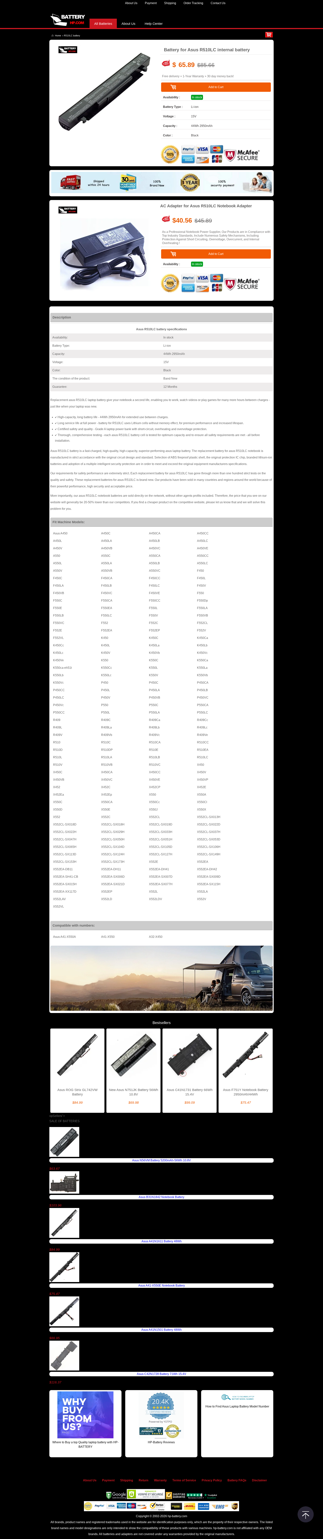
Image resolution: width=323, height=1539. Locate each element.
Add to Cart (215, 87)
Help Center (154, 24)
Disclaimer (259, 1480)
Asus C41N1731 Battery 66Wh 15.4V (190, 1092)
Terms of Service (184, 1480)
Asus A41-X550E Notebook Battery (161, 1285)
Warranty (160, 1480)
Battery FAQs (236, 1480)
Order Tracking (193, 3)
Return (143, 1480)
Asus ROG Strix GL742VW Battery (77, 1092)
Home (58, 35)
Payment (151, 3)
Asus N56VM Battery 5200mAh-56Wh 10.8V (161, 1160)
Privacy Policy (212, 1480)
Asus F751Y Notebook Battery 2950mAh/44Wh (245, 1092)
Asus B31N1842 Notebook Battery (161, 1197)
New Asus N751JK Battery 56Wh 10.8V (133, 1092)
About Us (131, 3)
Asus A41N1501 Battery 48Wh (161, 1329)
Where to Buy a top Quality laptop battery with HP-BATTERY (85, 1444)
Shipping (170, 3)
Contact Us (218, 3)
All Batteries (103, 24)
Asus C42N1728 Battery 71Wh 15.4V (161, 1374)
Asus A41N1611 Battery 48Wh (161, 1241)
